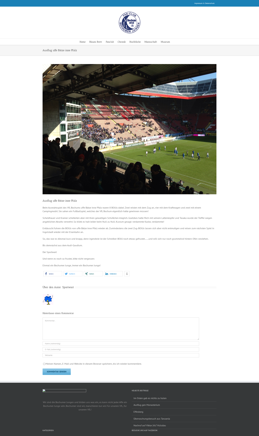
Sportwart (68, 287)
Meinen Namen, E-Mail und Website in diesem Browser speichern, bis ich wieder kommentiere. (94, 363)
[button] (175, 41)
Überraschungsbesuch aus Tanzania (152, 418)
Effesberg (138, 411)
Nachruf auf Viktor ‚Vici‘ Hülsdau (150, 425)
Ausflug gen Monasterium (147, 404)
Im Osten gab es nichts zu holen (150, 398)
